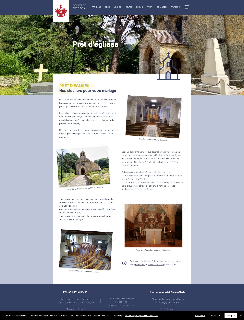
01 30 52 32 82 (168, 309)
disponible (99, 199)
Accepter (231, 315)
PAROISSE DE (79, 5)
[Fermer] (240, 315)
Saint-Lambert (164, 162)
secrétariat (140, 264)
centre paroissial (156, 264)
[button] (96, 6)
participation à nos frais (102, 209)
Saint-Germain (171, 158)
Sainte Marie (155, 158)
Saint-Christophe (136, 162)
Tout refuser (215, 315)
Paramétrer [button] (200, 315)
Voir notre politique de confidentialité (141, 315)
